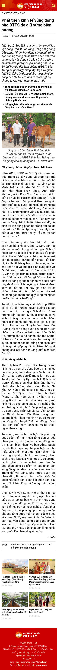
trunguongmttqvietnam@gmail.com (31, 662)
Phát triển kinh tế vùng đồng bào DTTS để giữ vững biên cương (31, 546)
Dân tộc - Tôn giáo (13, 13)
